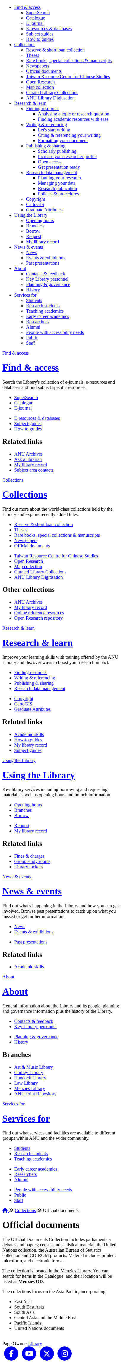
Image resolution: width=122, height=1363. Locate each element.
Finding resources (42, 108)
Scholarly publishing (57, 151)
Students (34, 300)
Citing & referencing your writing (69, 135)
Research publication (57, 188)
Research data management (51, 172)
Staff (30, 342)
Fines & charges (29, 856)
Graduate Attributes (44, 209)
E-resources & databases (49, 28)
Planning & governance (48, 284)
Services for (25, 295)
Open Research (40, 81)
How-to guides (28, 739)
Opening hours (40, 220)
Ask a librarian (28, 459)
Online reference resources (39, 612)
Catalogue (35, 17)
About (20, 268)
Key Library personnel (47, 279)
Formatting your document (63, 140)
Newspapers (37, 65)
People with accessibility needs (55, 332)
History (33, 289)
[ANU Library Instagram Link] (64, 1353)
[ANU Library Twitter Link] (47, 1353)
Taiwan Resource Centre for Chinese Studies (68, 76)
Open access (49, 161)
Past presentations (42, 263)
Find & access (27, 7)
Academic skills (29, 734)
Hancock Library (30, 1077)
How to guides (40, 39)
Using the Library (30, 215)
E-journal (35, 23)
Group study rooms (32, 861)
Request (33, 236)
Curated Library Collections (52, 92)
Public (32, 337)
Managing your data (57, 183)
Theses (32, 55)
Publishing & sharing (45, 145)
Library (35, 1343)
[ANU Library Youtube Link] (29, 1353)
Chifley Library (28, 1072)
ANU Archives (28, 454)
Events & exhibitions (45, 257)
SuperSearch (38, 12)
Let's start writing (54, 129)
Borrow (33, 231)
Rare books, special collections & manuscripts (69, 60)
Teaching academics (45, 311)
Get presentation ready (59, 167)
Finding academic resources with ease (73, 119)
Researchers (37, 321)
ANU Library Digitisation (51, 97)
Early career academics (47, 316)
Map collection (40, 87)
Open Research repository (38, 618)
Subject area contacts (33, 469)
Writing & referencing (46, 124)
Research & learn (30, 103)
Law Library (26, 1083)
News (31, 252)
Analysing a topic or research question (73, 113)
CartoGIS (35, 204)
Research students (43, 305)
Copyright (35, 199)
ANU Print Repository (35, 1093)
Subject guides (39, 33)
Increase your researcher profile (67, 156)
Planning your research (59, 177)
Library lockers (28, 866)
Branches (35, 225)
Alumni (33, 327)
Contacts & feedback (45, 273)
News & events (28, 247)
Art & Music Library (33, 1067)
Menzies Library (29, 1088)
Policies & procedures (58, 193)
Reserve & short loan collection (55, 49)
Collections (24, 44)
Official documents (44, 71)
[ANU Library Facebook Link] (11, 1353)
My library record (42, 241)
